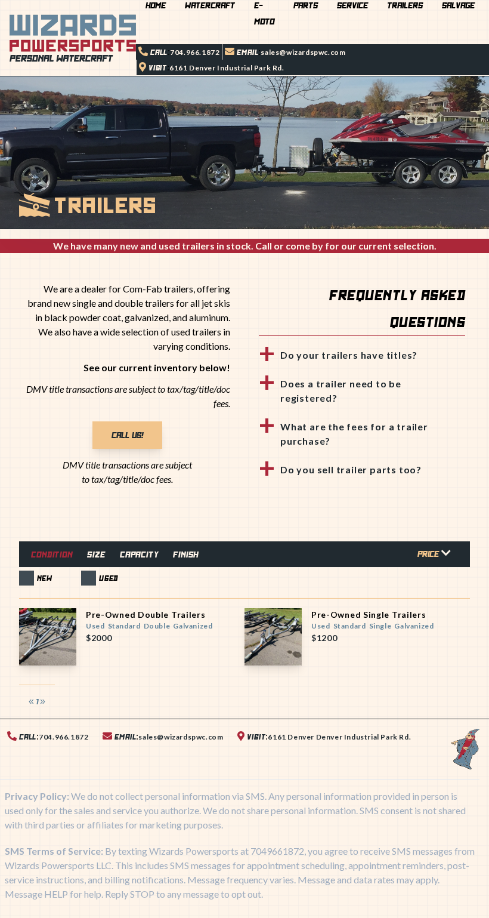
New (44, 578)
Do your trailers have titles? (348, 355)
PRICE (429, 554)
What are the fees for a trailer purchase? (354, 433)
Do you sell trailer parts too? (351, 469)
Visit (157, 68)
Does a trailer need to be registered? (340, 390)
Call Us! (127, 435)
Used (108, 578)
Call (159, 52)
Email (247, 52)
